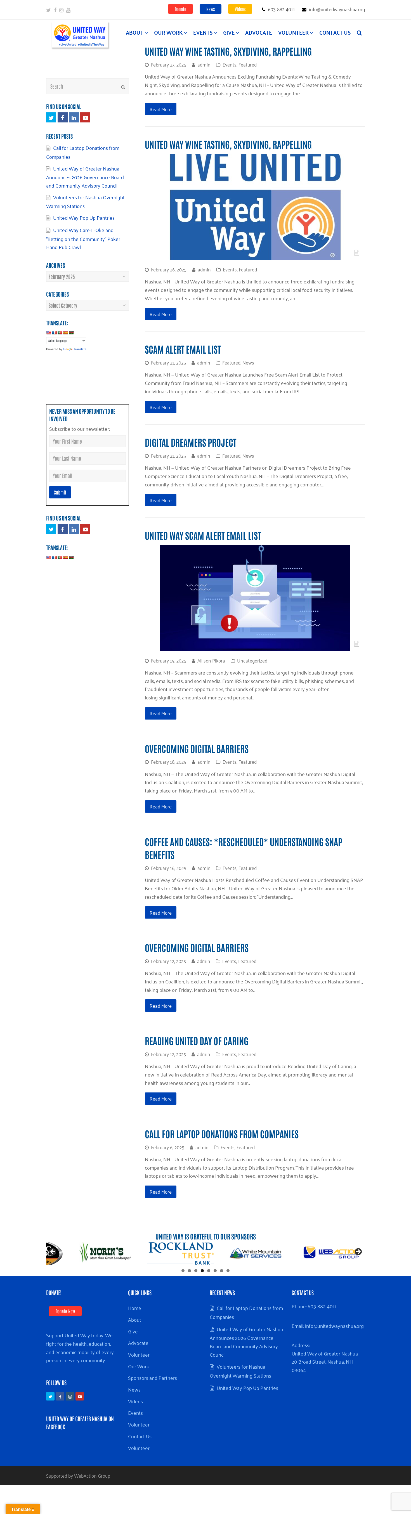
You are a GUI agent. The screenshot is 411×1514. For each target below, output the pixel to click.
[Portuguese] (59, 332)
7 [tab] (221, 1270)
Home (134, 1307)
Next (358, 1252)
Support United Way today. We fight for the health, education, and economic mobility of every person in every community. (80, 1347)
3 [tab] (195, 1270)
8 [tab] (228, 1270)
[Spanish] (65, 332)
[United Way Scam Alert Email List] (255, 646)
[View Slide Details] (104, 1253)
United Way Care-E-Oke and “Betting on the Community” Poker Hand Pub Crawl (83, 238)
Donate (180, 9)
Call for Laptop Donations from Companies (222, 1134)
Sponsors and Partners (152, 1377)
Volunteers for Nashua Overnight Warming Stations (85, 201)
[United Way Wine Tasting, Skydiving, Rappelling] (255, 255)
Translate (80, 349)
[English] (48, 332)
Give (133, 1331)
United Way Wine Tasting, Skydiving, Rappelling (228, 51)
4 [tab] (202, 1270)
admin (204, 64)
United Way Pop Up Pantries (85, 217)
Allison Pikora (211, 660)
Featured (247, 64)
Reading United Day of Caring (196, 1041)
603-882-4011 (322, 1306)
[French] (54, 332)
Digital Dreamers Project (190, 442)
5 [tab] (208, 1270)
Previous (53, 1252)
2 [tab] (189, 1270)
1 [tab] (183, 1270)
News (210, 9)
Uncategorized (252, 660)
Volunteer (139, 1354)
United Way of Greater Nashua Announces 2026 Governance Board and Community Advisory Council (85, 177)
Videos (240, 9)
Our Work (138, 1366)
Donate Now (65, 1311)
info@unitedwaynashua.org (334, 1325)
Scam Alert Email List (183, 349)
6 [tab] (215, 1270)
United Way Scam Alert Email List (204, 535)
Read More (161, 109)
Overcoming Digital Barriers (197, 748)
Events (230, 64)
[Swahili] (71, 332)
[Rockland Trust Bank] (180, 1253)
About (134, 1319)
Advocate (138, 1342)
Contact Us (140, 1436)
